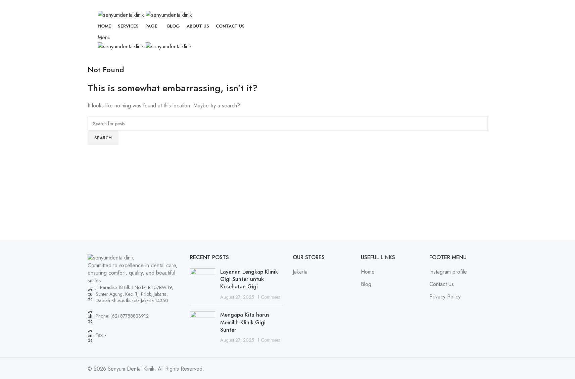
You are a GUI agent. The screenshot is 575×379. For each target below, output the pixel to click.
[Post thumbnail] (202, 284)
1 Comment (268, 297)
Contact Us (441, 284)
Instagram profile (448, 272)
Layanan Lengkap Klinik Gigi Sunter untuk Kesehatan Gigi (249, 279)
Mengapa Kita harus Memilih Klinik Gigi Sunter (244, 322)
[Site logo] (122, 14)
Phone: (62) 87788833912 (122, 316)
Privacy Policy (445, 296)
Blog (366, 284)
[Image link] (111, 257)
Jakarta (300, 272)
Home (368, 272)
